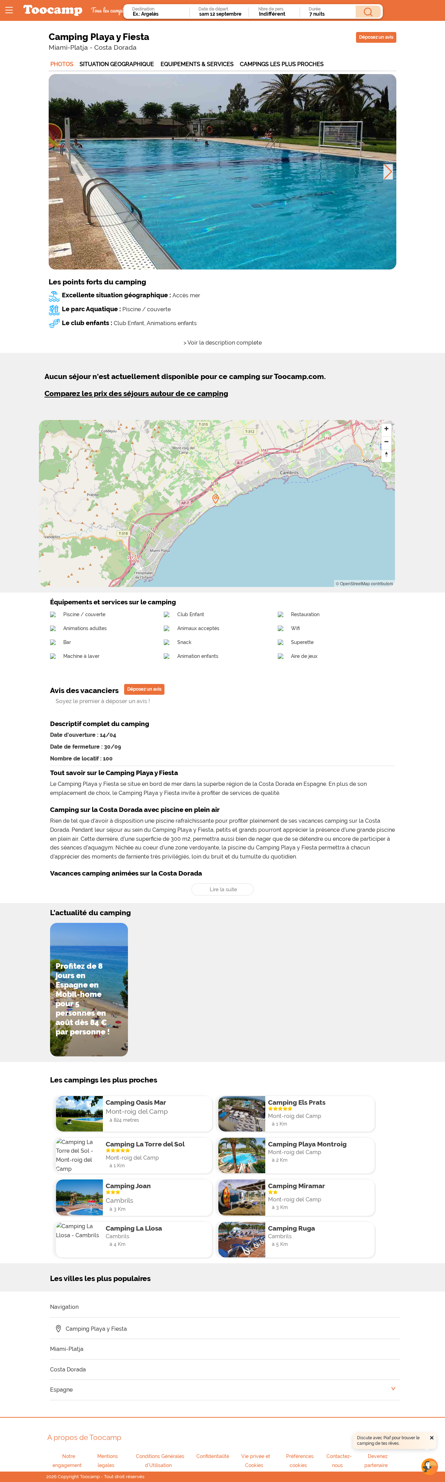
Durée (315, 9)
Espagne (61, 1389)
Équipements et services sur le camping (113, 602)
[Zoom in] (386, 429)
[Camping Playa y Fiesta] (215, 499)
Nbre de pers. (271, 9)
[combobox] (159, 14)
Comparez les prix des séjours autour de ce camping (136, 393)
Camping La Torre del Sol (145, 1144)
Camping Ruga (291, 1228)
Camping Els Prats (296, 1102)
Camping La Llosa (134, 1228)
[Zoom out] (386, 441)
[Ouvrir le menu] (9, 10)
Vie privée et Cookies (255, 1460)
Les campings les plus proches (103, 1080)
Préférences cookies (300, 1460)
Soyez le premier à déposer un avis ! (103, 701)
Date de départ (213, 9)
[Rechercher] (368, 12)
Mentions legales (107, 1460)
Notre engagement (67, 1460)
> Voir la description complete (223, 342)
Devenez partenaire (376, 1460)
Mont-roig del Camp (137, 1111)
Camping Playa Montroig (307, 1144)
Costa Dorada (115, 47)
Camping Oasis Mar (136, 1102)
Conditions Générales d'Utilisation (160, 1460)
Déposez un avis (376, 37)
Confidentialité (212, 1456)
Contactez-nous (339, 1460)
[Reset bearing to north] (386, 454)
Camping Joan (128, 1186)
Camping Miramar (296, 1186)
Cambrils (119, 1200)
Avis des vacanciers (84, 690)
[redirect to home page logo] (53, 10)
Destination (143, 9)
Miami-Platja (68, 47)
